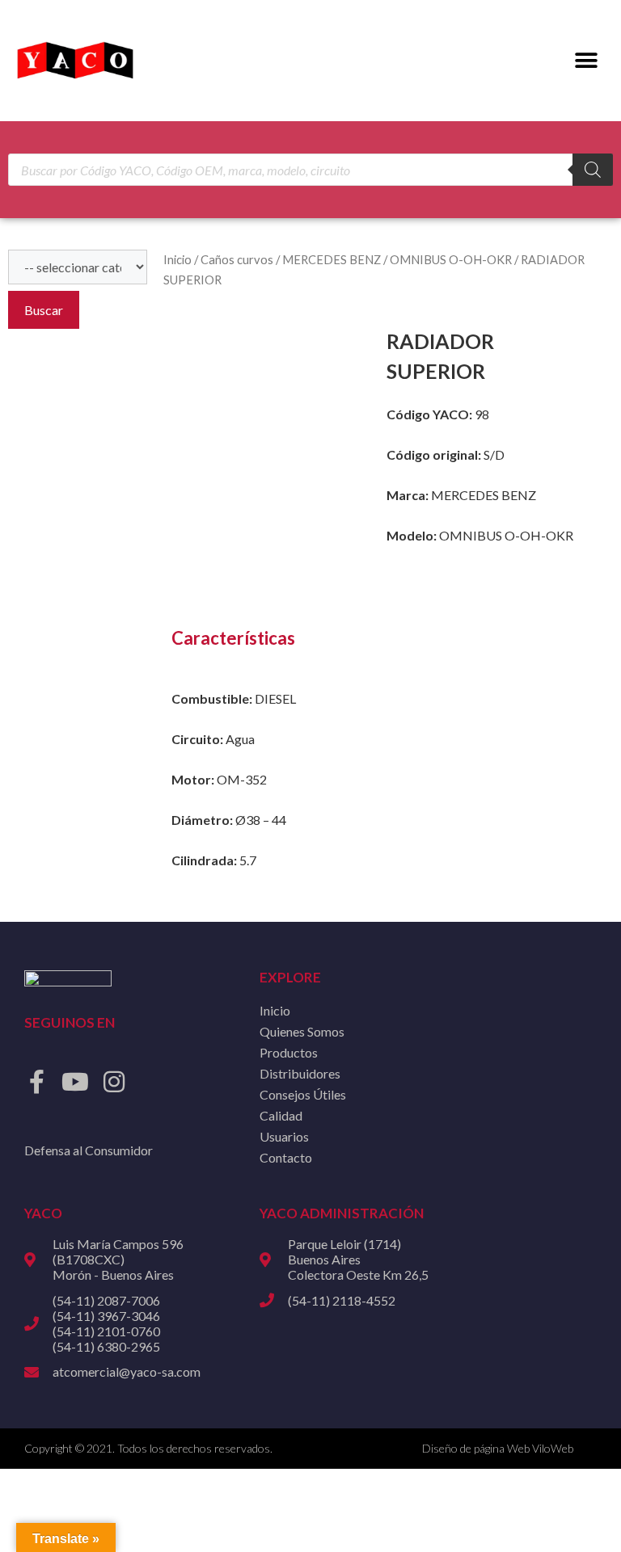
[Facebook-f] (36, 1082)
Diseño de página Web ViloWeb (497, 1448)
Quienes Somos (302, 1031)
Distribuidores (300, 1073)
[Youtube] (75, 1082)
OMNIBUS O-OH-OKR (451, 259)
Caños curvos (237, 259)
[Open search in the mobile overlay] (310, 170)
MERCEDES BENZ (331, 259)
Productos (289, 1052)
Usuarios (284, 1136)
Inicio (177, 259)
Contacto (286, 1157)
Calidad (281, 1115)
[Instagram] (114, 1082)
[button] (586, 61)
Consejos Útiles (303, 1094)
